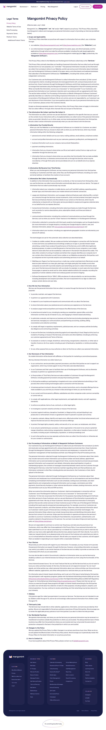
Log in (76, 7)
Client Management (55, 678)
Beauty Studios (34, 675)
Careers (87, 675)
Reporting (68, 672)
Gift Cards (52, 690)
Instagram (88, 694)
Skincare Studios (34, 672)
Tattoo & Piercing (35, 684)
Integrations (69, 681)
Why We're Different (17, 670)
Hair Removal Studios (35, 681)
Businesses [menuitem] (23, 7)
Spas (31, 697)
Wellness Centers (34, 694)
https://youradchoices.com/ (66, 581)
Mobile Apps (53, 675)
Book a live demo (16, 679)
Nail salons (33, 687)
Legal (78, 710)
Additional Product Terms (16, 40)
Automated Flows (54, 694)
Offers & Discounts (55, 700)
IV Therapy (33, 668)
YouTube (87, 701)
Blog (86, 662)
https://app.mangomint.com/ (48, 53)
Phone (51, 681)
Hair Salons (33, 662)
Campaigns (53, 697)
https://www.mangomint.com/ (50, 45)
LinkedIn (87, 698)
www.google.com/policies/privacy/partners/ (68, 227)
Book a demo (85, 6)
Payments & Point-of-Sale (56, 665)
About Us (87, 672)
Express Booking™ (55, 672)
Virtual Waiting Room (71, 662)
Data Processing (12, 30)
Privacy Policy (11, 23)
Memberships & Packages (56, 684)
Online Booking (54, 668)
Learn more (67, 1)
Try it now (98, 6)
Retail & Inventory (70, 665)
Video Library (88, 665)
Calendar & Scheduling (56, 662)
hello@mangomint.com (80, 641)
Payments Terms (12, 33)
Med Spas (32, 665)
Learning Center (89, 668)
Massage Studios (34, 678)
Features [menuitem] (34, 7)
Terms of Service (84, 710)
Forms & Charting (54, 687)
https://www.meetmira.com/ (72, 45)
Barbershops (33, 690)
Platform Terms (12, 37)
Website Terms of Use (14, 27)
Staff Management (71, 668)
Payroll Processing (71, 678)
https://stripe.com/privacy (43, 521)
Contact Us (88, 681)
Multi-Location (70, 675)
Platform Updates (90, 678)
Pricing (43, 7)
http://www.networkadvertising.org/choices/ (43, 579)
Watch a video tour (17, 676)
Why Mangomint (53, 7)
